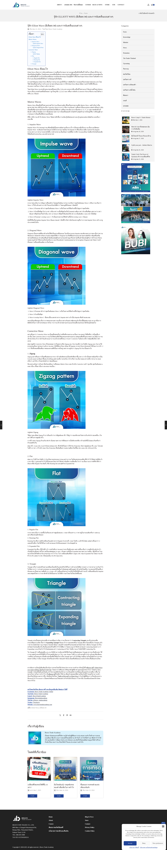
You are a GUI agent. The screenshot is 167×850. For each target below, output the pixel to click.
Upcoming (126, 63)
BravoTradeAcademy (39, 696)
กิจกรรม (126, 69)
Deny (144, 843)
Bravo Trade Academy (55, 29)
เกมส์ (125, 100)
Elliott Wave (35, 708)
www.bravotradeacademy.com (42, 704)
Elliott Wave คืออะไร (35, 37)
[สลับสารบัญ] (41, 34)
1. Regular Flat (36, 58)
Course (88, 4)
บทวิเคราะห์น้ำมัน (129, 90)
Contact (121, 4)
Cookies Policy (90, 831)
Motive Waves (32, 39)
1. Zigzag (33, 52)
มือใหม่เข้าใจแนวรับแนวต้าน (141, 136)
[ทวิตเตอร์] (60, 715)
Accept (130, 843)
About (59, 4)
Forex (86, 13)
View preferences (158, 843)
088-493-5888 (20, 835)
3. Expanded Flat (36, 61)
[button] (163, 826)
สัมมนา (125, 95)
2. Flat (32, 56)
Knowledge (126, 37)
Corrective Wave (33, 50)
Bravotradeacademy (41, 698)
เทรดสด (125, 106)
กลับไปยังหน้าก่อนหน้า (147, 13)
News (125, 48)
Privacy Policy (89, 827)
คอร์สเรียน (126, 74)
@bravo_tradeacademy (40, 700)
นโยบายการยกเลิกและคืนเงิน (58, 831)
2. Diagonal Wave (35, 45)
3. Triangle (33, 64)
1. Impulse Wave (35, 41)
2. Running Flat (36, 59)
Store (107, 4)
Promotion (126, 53)
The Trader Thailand (129, 58)
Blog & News (97, 4)
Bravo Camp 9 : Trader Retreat (140, 117)
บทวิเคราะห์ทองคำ (129, 84)
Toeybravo (36, 702)
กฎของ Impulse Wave (38, 43)
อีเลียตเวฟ (43, 708)
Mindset (125, 42)
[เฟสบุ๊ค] (63, 715)
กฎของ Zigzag (36, 54)
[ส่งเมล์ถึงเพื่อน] (70, 715)
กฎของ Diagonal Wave (38, 47)
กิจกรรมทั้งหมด (78, 4)
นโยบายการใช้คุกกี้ (134, 847)
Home (51, 817)
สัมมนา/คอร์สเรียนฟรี (56, 827)
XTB (113, 4)
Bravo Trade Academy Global (44, 691)
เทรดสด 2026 (68, 4)
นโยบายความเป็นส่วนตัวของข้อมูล (148, 847)
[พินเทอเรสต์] (67, 715)
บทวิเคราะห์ (127, 79)
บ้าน (80, 13)
